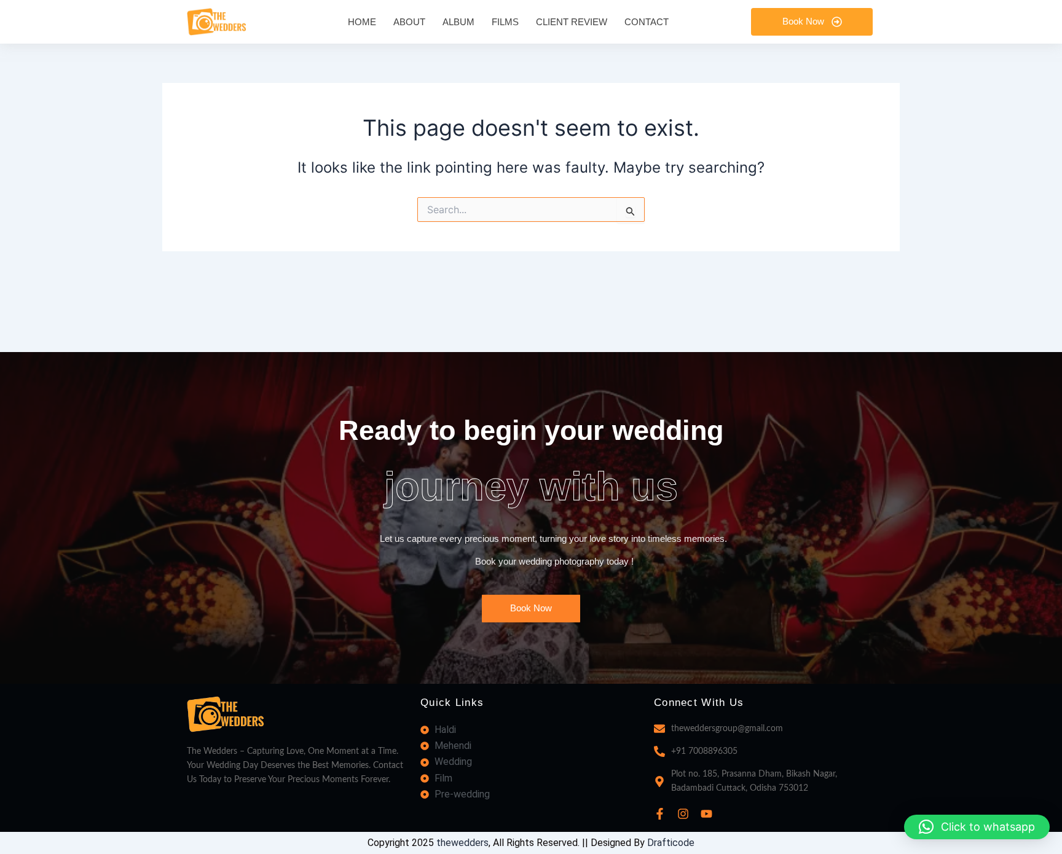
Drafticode (670, 842)
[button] (977, 827)
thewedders (462, 842)
